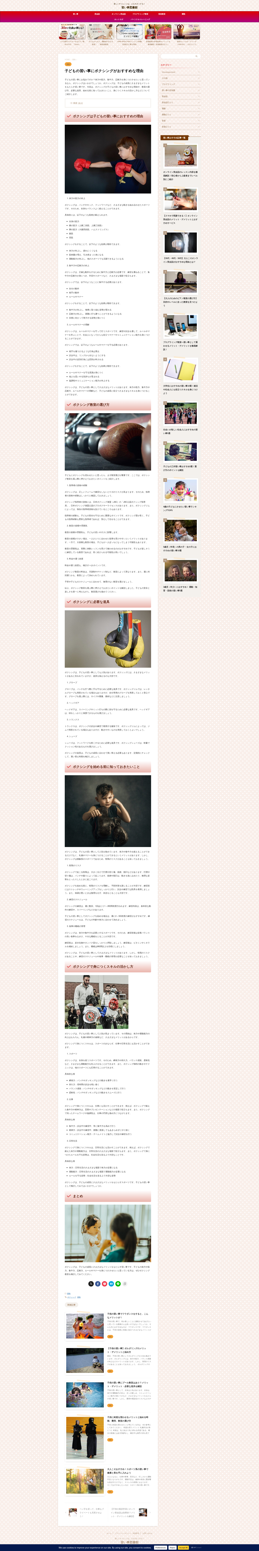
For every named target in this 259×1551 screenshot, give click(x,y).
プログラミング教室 (140, 14)
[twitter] (91, 1284)
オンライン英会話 (119, 14)
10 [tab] (142, 49)
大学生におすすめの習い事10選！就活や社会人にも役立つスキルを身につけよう (180, 389)
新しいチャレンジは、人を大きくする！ (129, 1538)
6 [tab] (131, 49)
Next (197, 34)
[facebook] (97, 1284)
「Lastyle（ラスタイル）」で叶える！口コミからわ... (186, 43)
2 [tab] (120, 49)
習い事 (75, 14)
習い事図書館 (129, 7)
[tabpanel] (72, 35)
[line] (118, 1284)
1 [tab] (118, 49)
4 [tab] (126, 49)
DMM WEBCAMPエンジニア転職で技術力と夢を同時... (101, 43)
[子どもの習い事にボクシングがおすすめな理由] (111, 1284)
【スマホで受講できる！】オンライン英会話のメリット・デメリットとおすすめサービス (180, 219)
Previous (61, 34)
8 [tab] (137, 49)
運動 (183, 14)
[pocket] (104, 1284)
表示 (80, 103)
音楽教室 (161, 14)
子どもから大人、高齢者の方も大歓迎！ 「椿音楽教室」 (72, 43)
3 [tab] (123, 49)
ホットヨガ (118, 19)
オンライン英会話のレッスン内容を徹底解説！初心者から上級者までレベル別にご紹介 (180, 175)
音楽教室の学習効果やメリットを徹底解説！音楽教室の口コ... (129, 43)
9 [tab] (139, 49)
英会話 (97, 14)
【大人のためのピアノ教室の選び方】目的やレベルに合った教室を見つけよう (180, 302)
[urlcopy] (124, 1284)
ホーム (109, 1533)
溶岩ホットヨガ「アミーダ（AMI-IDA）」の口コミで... (158, 43)
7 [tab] (134, 49)
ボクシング (71, 1297)
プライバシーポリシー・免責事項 (127, 1533)
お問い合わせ (147, 1533)
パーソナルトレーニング (140, 19)
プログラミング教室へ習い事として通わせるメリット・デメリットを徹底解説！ (180, 346)
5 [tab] (128, 49)
